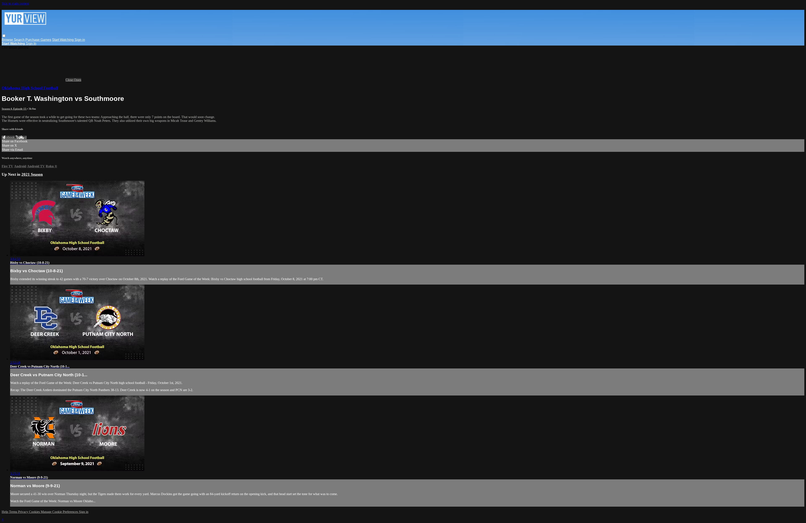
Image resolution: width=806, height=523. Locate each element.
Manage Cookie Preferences (60, 512)
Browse (8, 40)
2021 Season (32, 174)
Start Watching (63, 40)
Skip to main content (15, 3)
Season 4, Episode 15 (14, 108)
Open (77, 80)
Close (69, 80)
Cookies (35, 512)
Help (5, 512)
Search (19, 40)
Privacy (23, 512)
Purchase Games (38, 40)
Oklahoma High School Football (30, 88)
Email (23, 137)
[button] (4, 35)
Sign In (31, 43)
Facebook (9, 137)
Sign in (80, 40)
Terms (13, 512)
